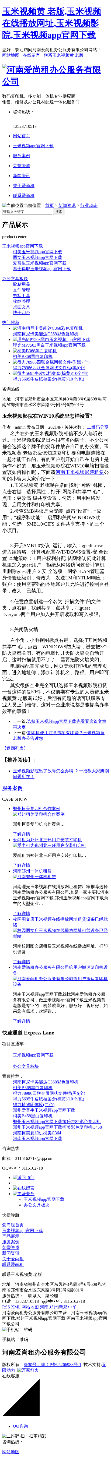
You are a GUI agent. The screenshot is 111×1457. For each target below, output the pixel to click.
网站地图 (10, 55)
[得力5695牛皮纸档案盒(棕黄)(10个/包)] (50, 373)
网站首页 (21, 135)
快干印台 (21, 312)
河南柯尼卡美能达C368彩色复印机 (45, 334)
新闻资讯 (21, 175)
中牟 (72, 1307)
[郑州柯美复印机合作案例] (39, 814)
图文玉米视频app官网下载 (37, 257)
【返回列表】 (15, 748)
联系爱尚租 (23, 195)
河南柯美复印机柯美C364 (37, 1133)
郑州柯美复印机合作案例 (36, 808)
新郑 (63, 1307)
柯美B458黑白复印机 (33, 1116)
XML (16, 1307)
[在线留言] (23, 1188)
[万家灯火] (27, 1370)
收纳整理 (21, 301)
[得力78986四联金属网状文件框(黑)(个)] (51, 362)
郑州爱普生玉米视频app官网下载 (44, 1110)
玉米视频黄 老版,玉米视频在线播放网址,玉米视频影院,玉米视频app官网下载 (51, 23)
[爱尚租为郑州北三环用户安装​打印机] (49, 845)
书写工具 (21, 295)
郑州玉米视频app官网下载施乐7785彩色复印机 (57, 1121)
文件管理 (21, 290)
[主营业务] (23, 1193)
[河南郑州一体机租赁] (34, 876)
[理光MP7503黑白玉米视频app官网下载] (51, 339)
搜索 (58, 212)
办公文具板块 (15, 278)
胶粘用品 (21, 284)
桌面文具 (21, 307)
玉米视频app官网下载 (33, 145)
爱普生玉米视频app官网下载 (40, 263)
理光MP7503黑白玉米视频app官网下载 (49, 345)
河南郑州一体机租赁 (32, 871)
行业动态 (89, 205)
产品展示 (10, 1236)
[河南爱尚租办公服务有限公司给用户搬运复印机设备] (61, 984)
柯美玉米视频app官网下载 (37, 251)
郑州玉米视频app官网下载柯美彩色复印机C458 (57, 1127)
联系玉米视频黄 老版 (64, 55)
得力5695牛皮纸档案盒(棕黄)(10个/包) (48, 379)
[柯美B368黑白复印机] (35, 351)
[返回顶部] (23, 1177)
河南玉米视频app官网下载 (37, 1138)
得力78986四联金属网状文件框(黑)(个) (49, 367)
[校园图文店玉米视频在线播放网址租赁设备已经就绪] (61, 936)
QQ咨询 (20, 1426)
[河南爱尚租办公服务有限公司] (55, 81)
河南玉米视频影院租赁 (80, 472)
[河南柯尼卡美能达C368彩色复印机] (48, 328)
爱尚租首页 (13, 1225)
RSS (6, 1307)
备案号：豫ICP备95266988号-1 (52, 1364)
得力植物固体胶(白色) (33, 1104)
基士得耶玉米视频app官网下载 (42, 268)
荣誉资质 (21, 165)
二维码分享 (98, 427)
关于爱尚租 (23, 185)
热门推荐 (10, 322)
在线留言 (31, 55)
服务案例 (21, 155)
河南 (44, 1307)
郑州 (53, 1307)
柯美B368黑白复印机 (33, 356)
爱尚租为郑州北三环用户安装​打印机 (47, 839)
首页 (49, 205)
